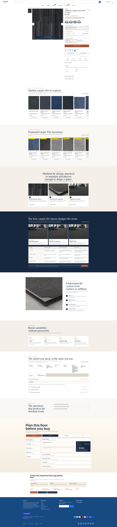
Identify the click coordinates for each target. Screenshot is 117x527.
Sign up (71, 506)
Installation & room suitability (69, 76)
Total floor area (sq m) (47, 442)
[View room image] (29, 11)
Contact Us (42, 505)
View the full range (85, 93)
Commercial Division (44, 506)
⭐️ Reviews (43, 507)
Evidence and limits (32, 204)
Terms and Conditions (26, 516)
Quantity (66, 33)
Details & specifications (68, 62)
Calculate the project (85, 361)
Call (83, 435)
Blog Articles (25, 523)
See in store (34, 435)
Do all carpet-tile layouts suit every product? (61, 406)
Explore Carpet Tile (85, 221)
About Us (42, 503)
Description (66, 65)
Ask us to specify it (84, 265)
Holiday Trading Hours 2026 (45, 509)
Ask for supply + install (52, 492)
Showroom (67, 435)
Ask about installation (83, 53)
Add (88, 9)
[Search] (100, 2)
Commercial (36, 523)
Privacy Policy (41, 516)
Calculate (50, 435)
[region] (58, 195)
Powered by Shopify (25, 518)
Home (28, 7)
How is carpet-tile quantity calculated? (60, 408)
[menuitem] (43, 5)
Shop (42, 502)
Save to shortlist (33, 117)
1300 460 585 (80, 502)
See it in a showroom (70, 53)
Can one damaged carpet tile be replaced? (61, 404)
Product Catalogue (30, 523)
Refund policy (32, 516)
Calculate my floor (85, 33)
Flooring (31, 7)
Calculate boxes (34, 492)
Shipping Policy (37, 516)
